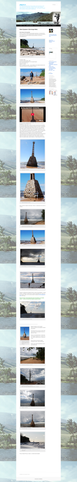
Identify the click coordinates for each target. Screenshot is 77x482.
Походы (50, 25)
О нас (24, 25)
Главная (21, 25)
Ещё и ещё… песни (51, 70)
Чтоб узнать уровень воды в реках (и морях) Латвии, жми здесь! (53, 35)
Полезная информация (44, 25)
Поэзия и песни (51, 66)
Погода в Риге (51, 40)
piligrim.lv (23, 5)
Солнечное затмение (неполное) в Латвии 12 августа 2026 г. (52, 68)
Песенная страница (37, 25)
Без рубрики (51, 73)
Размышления (54, 25)
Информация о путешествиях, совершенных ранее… (53, 64)
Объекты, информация (29, 25)
